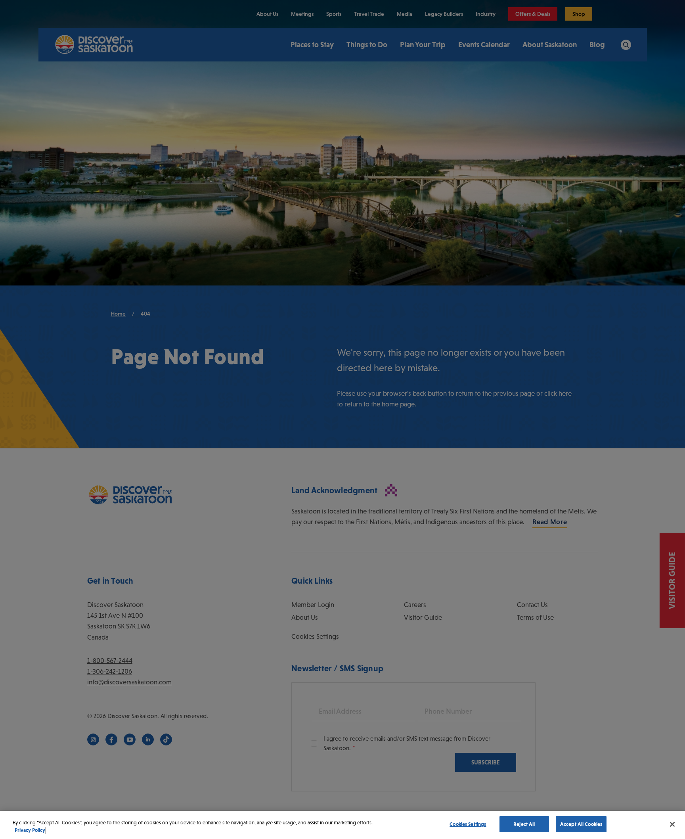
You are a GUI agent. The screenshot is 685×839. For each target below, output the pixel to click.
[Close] (672, 824)
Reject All (524, 824)
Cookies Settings (468, 824)
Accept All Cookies (581, 824)
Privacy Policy (30, 830)
